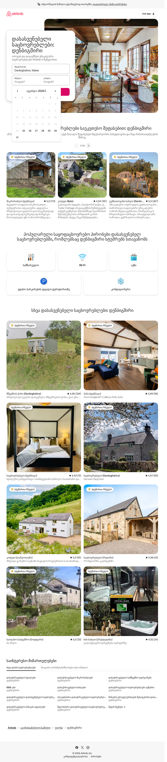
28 (42, 130)
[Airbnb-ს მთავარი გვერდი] (15, 13)
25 (23, 130)
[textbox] (26, 82)
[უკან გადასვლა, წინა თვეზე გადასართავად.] (18, 91)
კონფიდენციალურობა (75, 756)
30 (55, 130)
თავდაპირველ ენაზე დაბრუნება (110, 4)
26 (30, 130)
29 (49, 130)
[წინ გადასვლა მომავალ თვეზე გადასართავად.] (55, 91)
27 (36, 130)
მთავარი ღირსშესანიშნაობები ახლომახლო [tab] (64, 667)
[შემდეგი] (88, 145)
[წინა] (76, 145)
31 (17, 137)
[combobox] (41, 70)
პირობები (96, 756)
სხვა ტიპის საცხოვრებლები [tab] (21, 667)
